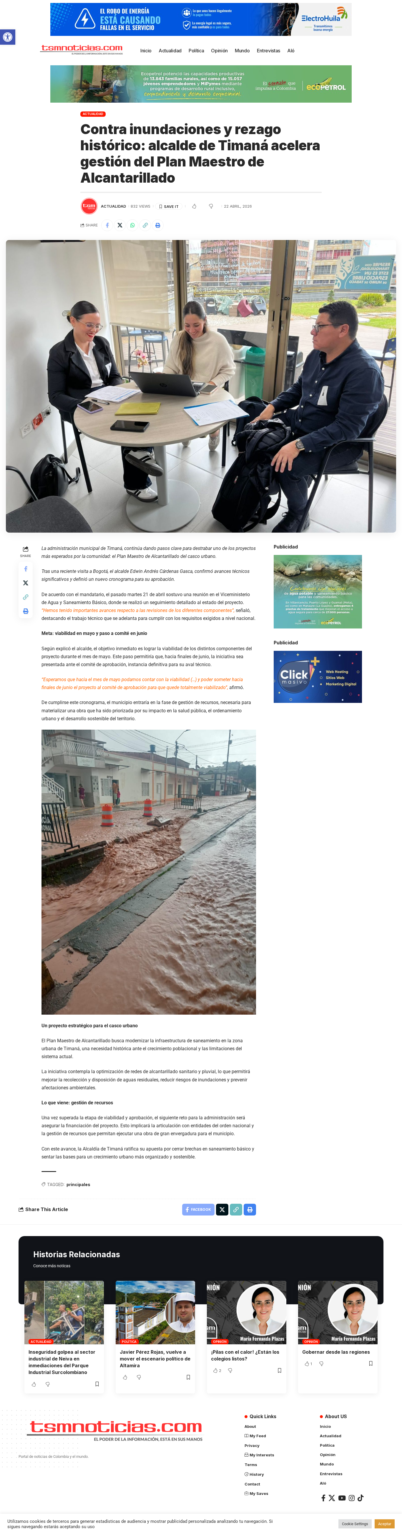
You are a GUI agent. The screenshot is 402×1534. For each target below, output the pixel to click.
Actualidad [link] (93, 114)
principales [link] (78, 1184)
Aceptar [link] (384, 1524)
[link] (7, 37)
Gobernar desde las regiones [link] (336, 1352)
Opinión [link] (219, 1342)
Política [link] (129, 1342)
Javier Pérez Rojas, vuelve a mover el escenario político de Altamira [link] (155, 1358)
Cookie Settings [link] (355, 1524)
